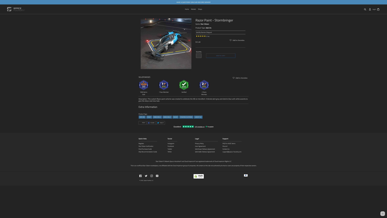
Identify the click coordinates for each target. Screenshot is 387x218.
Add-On (208, 28)
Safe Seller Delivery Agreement (205, 152)
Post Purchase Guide (145, 149)
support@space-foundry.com (232, 152)
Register (141, 143)
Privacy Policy (199, 143)
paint (149, 117)
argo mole (157, 117)
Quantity (198, 52)
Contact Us (226, 149)
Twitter (170, 149)
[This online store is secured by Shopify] (199, 176)
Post (143, 123)
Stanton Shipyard (206, 32)
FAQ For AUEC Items (229, 143)
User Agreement (200, 146)
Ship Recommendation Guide (148, 152)
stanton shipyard (186, 117)
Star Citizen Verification (146, 146)
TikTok (170, 152)
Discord (225, 146)
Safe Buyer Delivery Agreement (205, 149)
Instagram (171, 143)
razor (176, 117)
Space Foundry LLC (148, 180)
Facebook (171, 146)
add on (142, 117)
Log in (374, 9)
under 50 (198, 117)
